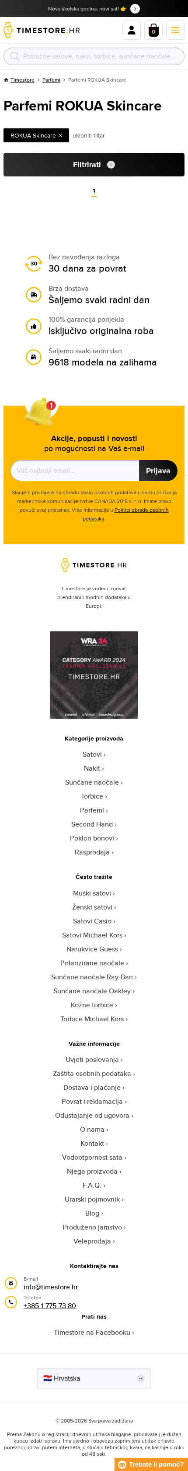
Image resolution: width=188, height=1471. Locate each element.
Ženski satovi (92, 907)
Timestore (22, 79)
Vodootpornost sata (92, 1157)
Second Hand (92, 824)
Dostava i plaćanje (92, 1087)
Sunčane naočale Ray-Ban (92, 977)
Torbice (92, 796)
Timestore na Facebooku (92, 1332)
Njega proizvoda (92, 1171)
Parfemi (51, 79)
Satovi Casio (92, 921)
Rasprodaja (92, 852)
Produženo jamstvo (92, 1227)
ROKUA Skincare (33, 135)
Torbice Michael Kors (92, 1019)
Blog (92, 1213)
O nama (92, 1129)
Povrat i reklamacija (92, 1101)
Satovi (92, 754)
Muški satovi (92, 893)
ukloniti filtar (89, 135)
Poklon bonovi (92, 838)
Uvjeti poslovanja (92, 1059)
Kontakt (92, 1143)
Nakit (92, 768)
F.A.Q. (92, 1185)
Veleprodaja (92, 1241)
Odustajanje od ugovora (92, 1115)
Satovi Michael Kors (92, 935)
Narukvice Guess (92, 949)
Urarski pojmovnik (92, 1199)
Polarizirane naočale (92, 963)
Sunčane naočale (92, 782)
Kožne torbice (92, 1005)
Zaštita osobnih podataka (92, 1073)
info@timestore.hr (51, 1287)
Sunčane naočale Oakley (92, 991)
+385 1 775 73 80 (50, 1306)
